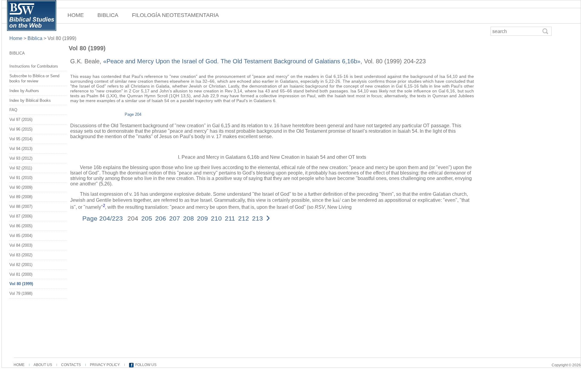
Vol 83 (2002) (20, 255)
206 (160, 218)
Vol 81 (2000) (20, 274)
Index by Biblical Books (30, 100)
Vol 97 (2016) (20, 119)
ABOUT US (43, 365)
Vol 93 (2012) (20, 158)
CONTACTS (71, 365)
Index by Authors (24, 90)
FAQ (13, 110)
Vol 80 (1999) (21, 283)
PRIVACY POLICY (105, 365)
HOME (75, 15)
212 (243, 218)
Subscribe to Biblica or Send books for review (34, 78)
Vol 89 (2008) (20, 197)
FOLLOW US (145, 365)
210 (216, 218)
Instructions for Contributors (33, 66)
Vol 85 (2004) (20, 235)
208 (188, 218)
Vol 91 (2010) (20, 177)
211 (230, 218)
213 (257, 218)
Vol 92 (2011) (20, 168)
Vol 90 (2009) (20, 187)
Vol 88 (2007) (20, 206)
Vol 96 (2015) (20, 129)
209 (202, 218)
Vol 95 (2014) (20, 139)
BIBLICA (107, 15)
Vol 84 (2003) (20, 245)
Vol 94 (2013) (20, 148)
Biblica (35, 38)
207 (174, 218)
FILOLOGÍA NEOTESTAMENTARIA (175, 15)
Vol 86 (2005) (20, 226)
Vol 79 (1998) (20, 293)
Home (16, 38)
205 (146, 218)
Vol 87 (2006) (20, 216)
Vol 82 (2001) (20, 264)
